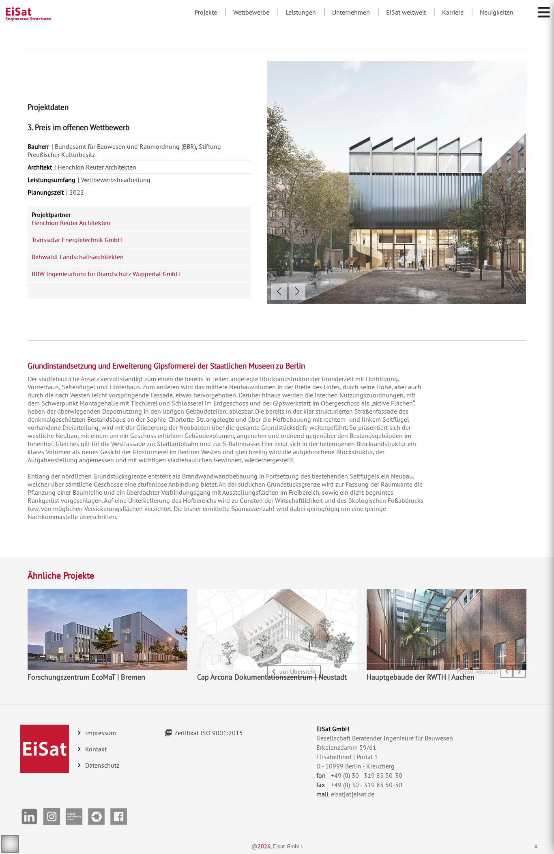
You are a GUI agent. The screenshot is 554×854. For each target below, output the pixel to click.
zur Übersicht (298, 671)
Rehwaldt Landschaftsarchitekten (78, 257)
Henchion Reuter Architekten (71, 223)
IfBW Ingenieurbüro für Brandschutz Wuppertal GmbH (106, 274)
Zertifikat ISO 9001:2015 (208, 733)
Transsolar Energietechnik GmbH (77, 240)
